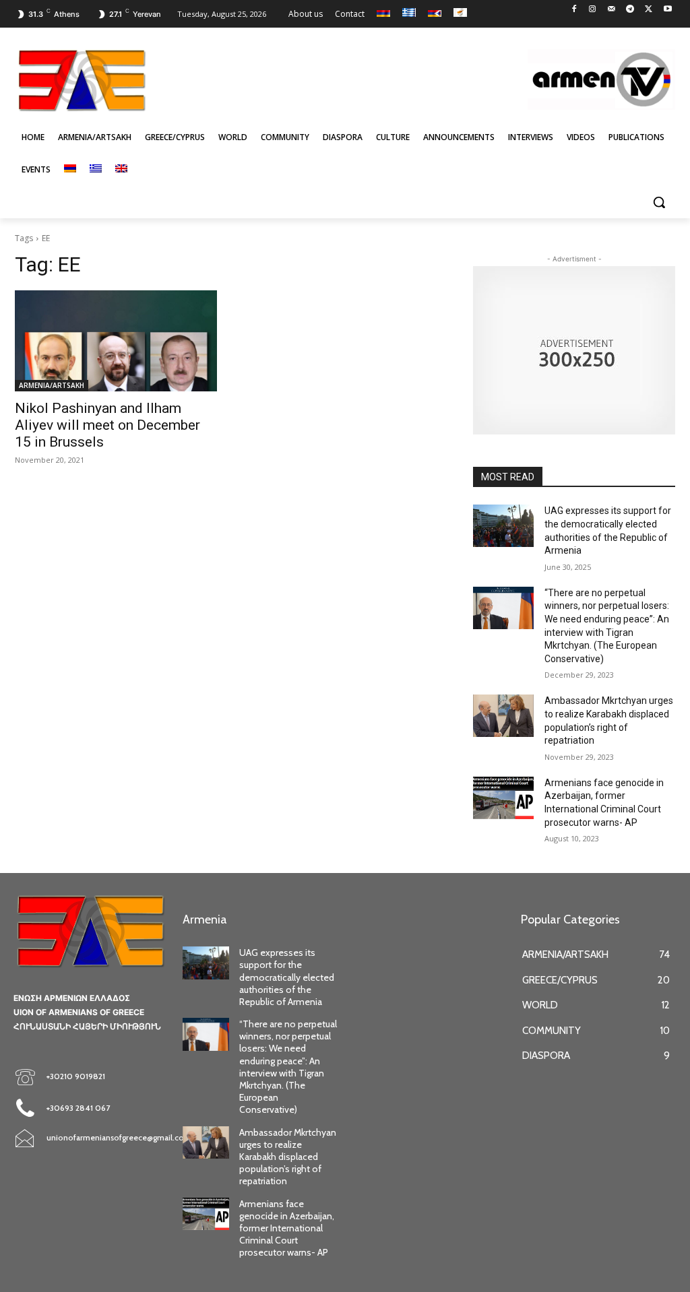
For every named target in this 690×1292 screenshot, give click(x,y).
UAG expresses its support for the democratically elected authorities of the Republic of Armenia (286, 977)
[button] (659, 202)
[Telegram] (630, 10)
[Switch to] (70, 170)
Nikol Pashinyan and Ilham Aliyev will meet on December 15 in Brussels (107, 425)
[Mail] (611, 10)
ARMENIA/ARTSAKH (51, 385)
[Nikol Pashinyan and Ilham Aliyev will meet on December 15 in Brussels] (116, 340)
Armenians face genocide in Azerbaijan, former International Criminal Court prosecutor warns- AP (286, 1228)
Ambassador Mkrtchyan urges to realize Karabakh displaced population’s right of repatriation (287, 1157)
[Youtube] (667, 10)
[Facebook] (574, 10)
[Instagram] (592, 10)
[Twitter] (648, 10)
